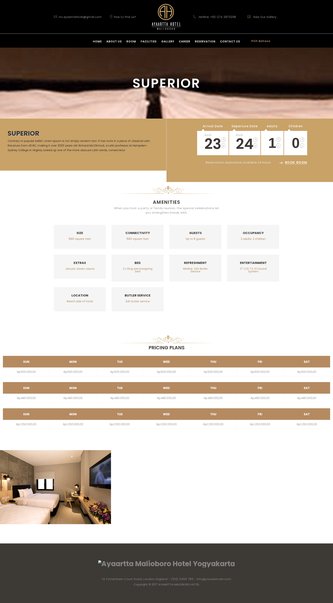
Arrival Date (213, 126)
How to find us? (124, 17)
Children (295, 126)
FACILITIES (149, 41)
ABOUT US (114, 41)
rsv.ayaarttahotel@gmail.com (80, 17)
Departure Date (245, 126)
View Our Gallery (264, 17)
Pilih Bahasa (260, 41)
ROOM (131, 41)
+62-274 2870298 (223, 17)
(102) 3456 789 (182, 579)
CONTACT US (230, 41)
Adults (272, 126)
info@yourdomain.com (214, 579)
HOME (97, 41)
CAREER (184, 41)
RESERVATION (205, 41)
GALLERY (167, 41)
